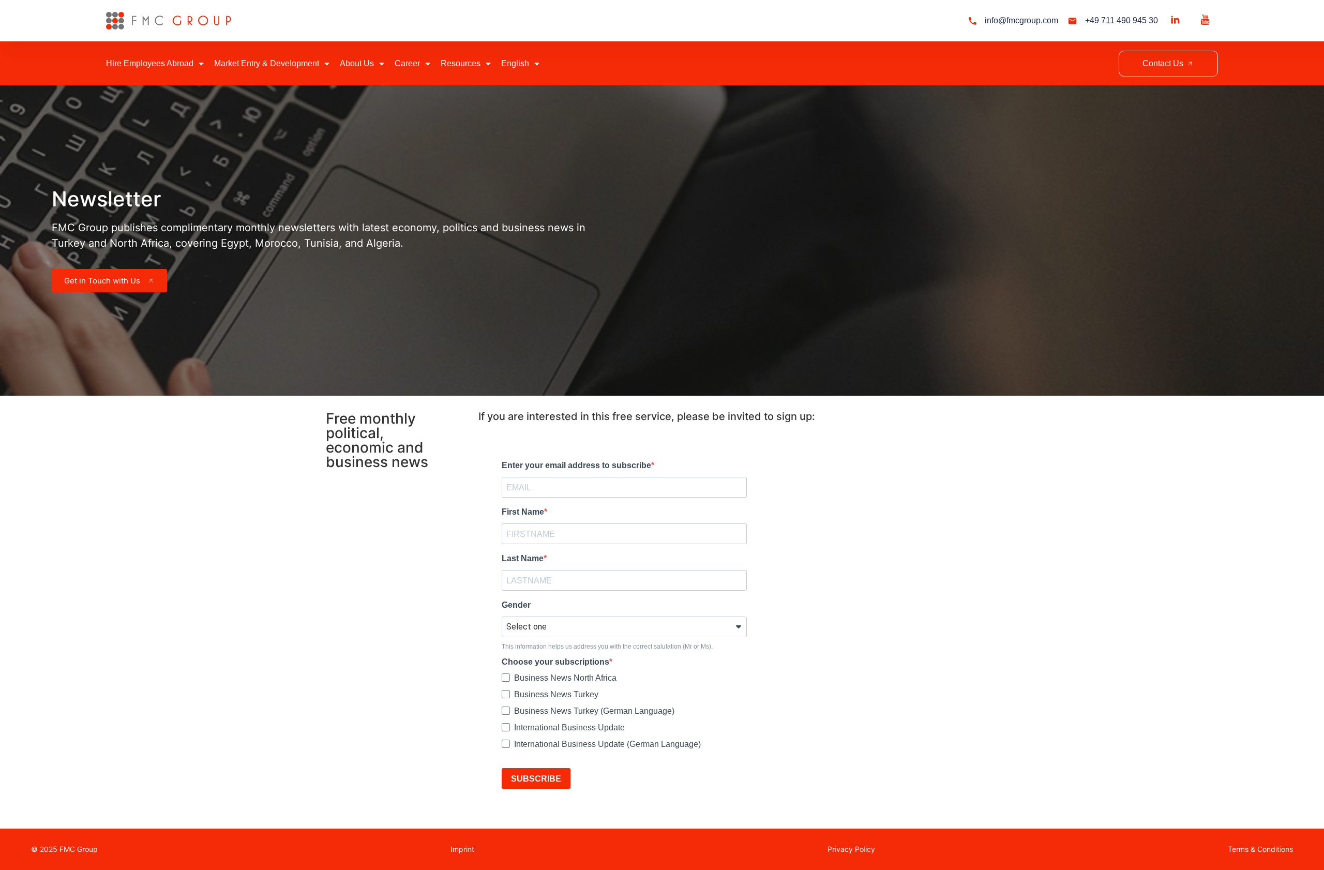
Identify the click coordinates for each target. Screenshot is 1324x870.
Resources (460, 63)
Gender (516, 605)
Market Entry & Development (266, 63)
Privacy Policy (851, 849)
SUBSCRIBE (536, 778)
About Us (357, 63)
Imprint (462, 849)
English (515, 63)
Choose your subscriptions (555, 662)
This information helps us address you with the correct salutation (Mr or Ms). (607, 646)
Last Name (523, 558)
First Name (523, 512)
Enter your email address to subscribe (576, 465)
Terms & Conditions (1260, 849)
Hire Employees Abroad (149, 63)
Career (407, 63)
